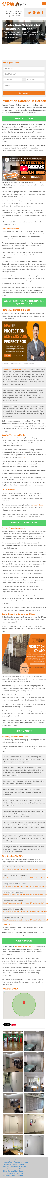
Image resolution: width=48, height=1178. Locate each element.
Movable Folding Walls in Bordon (14, 1166)
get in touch (24, 118)
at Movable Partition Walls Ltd (24, 947)
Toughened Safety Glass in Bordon (16, 369)
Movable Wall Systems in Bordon (14, 1160)
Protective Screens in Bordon (13, 1175)
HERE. (23, 457)
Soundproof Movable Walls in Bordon (16, 1169)
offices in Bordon (38, 505)
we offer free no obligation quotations (24, 302)
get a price (24, 940)
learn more (24, 731)
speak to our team (24, 522)
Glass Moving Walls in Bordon (13, 1171)
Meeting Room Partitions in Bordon (15, 1162)
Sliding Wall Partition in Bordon (14, 1164)
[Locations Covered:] (2, 3)
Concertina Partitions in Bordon (14, 1173)
